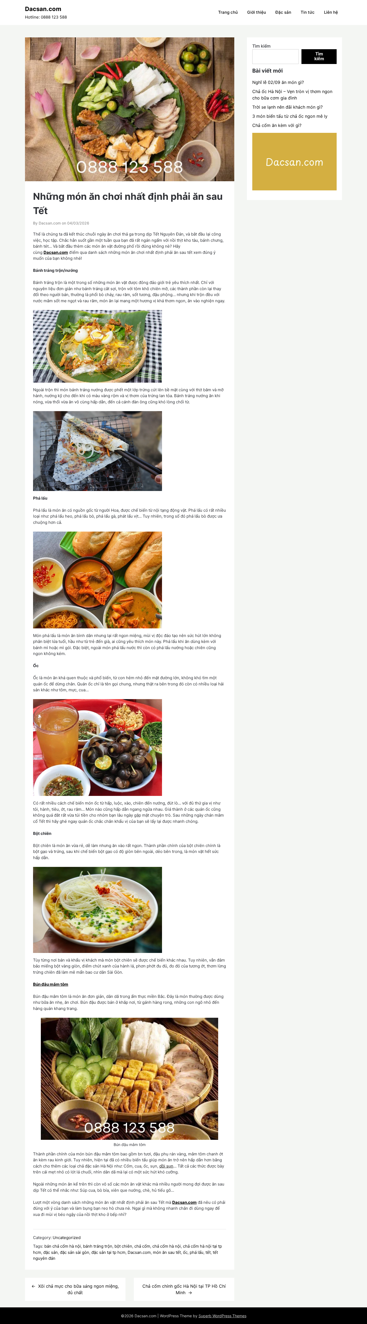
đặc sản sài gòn (74, 1252)
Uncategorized (67, 1237)
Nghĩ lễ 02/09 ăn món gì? (278, 82)
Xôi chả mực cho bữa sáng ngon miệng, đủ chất (78, 1289)
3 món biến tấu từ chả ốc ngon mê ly (290, 116)
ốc (185, 1252)
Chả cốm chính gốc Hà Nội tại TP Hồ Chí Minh (184, 1289)
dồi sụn (166, 1166)
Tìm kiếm (261, 46)
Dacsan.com (43, 8)
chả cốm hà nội (166, 1246)
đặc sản (50, 1252)
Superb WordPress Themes (222, 1316)
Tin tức (308, 12)
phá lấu (196, 1252)
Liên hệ (331, 12)
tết (208, 1252)
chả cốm (142, 1246)
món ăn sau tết (167, 1252)
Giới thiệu (256, 12)
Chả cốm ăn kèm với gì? (276, 125)
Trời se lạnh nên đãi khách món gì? (287, 107)
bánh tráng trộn (97, 1246)
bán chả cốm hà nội (62, 1246)
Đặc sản (283, 12)
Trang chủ (228, 12)
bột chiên (123, 1246)
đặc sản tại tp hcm (108, 1252)
